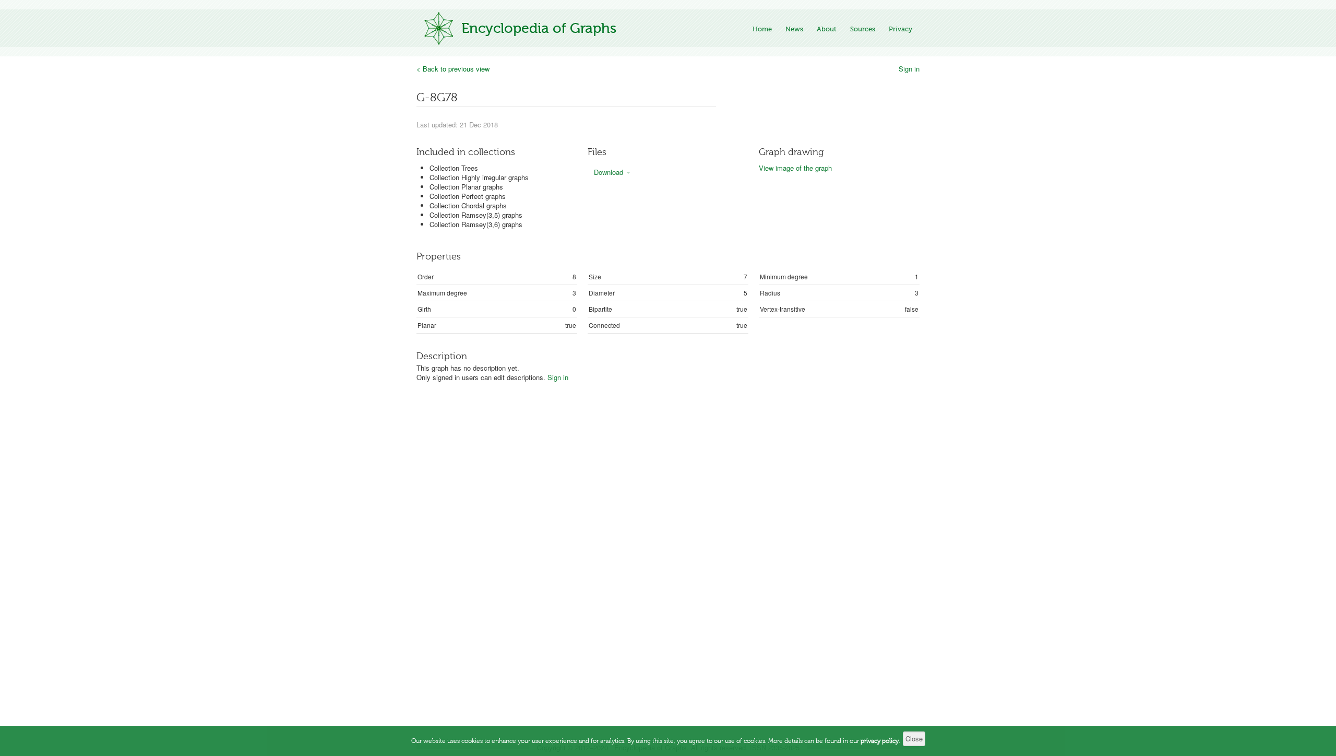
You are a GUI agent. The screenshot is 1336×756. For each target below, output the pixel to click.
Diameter (602, 292)
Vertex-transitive (782, 308)
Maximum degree (442, 292)
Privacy (900, 29)
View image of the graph (795, 168)
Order (426, 276)
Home (762, 29)
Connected (604, 325)
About (827, 29)
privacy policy (880, 741)
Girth (424, 308)
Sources (862, 29)
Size (595, 276)
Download (609, 172)
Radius (770, 292)
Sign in (909, 69)
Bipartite (600, 308)
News (794, 29)
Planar (427, 325)
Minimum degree (784, 276)
